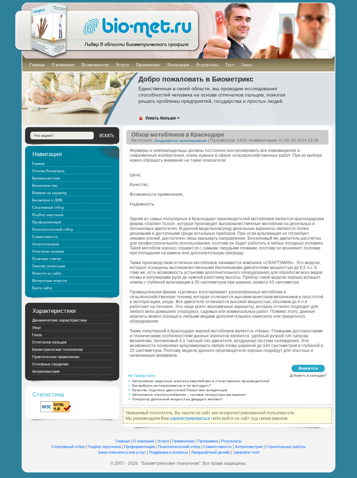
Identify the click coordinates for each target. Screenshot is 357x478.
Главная (37, 64)
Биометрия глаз (45, 185)
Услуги (122, 64)
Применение (148, 64)
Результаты (207, 64)
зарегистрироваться (190, 418)
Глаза (37, 335)
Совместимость (45, 236)
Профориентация (46, 222)
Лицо (36, 327)
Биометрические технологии (57, 349)
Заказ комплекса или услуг (122, 452)
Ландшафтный (204, 452)
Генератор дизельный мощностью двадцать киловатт (177, 399)
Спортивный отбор (48, 207)
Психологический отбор (52, 229)
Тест (229, 64)
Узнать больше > (162, 118)
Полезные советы (46, 258)
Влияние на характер (49, 193)
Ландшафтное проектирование (180, 140)
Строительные (279, 447)
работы (299, 447)
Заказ (246, 64)
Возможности (95, 64)
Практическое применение (55, 357)
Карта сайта (42, 288)
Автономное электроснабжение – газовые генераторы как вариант (189, 394)
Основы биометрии (48, 171)
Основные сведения (50, 364)
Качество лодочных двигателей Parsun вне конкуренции (179, 390)
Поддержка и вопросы (168, 452)
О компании (63, 64)
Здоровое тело (246, 452)
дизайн (224, 452)
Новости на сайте (46, 273)
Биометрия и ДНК (47, 200)
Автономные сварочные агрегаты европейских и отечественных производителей (200, 381)
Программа (208, 441)
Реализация (178, 64)
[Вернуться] (308, 368)
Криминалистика (46, 178)
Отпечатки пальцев (48, 251)
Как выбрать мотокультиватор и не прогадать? (171, 385)
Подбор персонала (47, 215)
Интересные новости (49, 280)
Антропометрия (45, 244)
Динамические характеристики (59, 320)
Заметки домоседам (48, 266)
